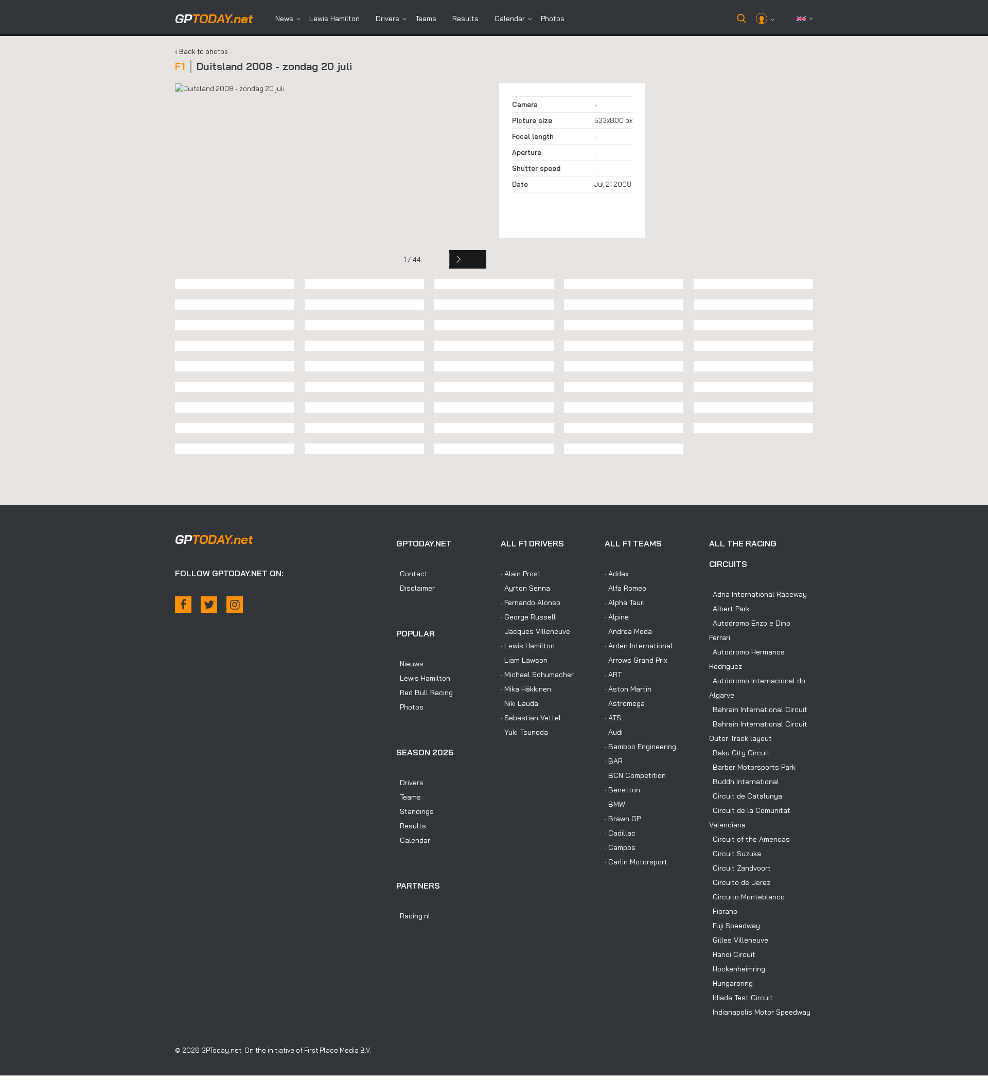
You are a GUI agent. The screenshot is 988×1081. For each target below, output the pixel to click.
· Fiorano (723, 911)
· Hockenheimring (737, 968)
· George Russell (528, 617)
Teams (425, 18)
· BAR (614, 761)
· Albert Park (729, 608)
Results (465, 18)
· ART (613, 674)
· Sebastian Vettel (531, 717)
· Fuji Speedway (734, 925)
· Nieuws (410, 663)
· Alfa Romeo (625, 588)
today (214, 18)
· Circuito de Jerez (739, 882)
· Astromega (625, 703)
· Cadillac (620, 833)
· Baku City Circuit (739, 752)
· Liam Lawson (524, 660)
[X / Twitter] (209, 604)
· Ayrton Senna (525, 588)
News (284, 18)
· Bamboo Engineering (640, 746)
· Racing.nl (413, 915)
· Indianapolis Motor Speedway (759, 1012)
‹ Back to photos (201, 51)
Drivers (387, 18)
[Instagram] (234, 604)
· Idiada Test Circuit (741, 997)
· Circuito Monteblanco (747, 896)
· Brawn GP (623, 818)
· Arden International (639, 645)
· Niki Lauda (519, 703)
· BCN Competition (635, 775)
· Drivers (410, 782)
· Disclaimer (415, 588)
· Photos (410, 707)
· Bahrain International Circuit (758, 709)
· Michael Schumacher (537, 674)
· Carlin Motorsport (636, 861)
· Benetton (622, 789)
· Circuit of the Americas (749, 839)
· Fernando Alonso (530, 602)
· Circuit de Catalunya (745, 796)
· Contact (412, 573)
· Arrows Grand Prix (636, 660)
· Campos (620, 847)
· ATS (613, 717)
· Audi (614, 732)
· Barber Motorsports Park (752, 767)
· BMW (615, 804)
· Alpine (617, 617)
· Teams (408, 797)
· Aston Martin (628, 689)
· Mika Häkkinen (526, 689)
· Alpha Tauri (625, 602)
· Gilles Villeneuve (738, 940)
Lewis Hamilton (334, 18)
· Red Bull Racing (424, 692)
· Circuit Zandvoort (740, 868)
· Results (411, 825)
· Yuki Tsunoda (524, 732)
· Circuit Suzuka (735, 853)
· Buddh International (744, 781)
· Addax (617, 573)
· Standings (415, 811)
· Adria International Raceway (758, 594)
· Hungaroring (731, 983)
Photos (552, 18)
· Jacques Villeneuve (535, 631)
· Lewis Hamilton (423, 678)
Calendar (510, 18)
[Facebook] (183, 604)
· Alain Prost (521, 573)
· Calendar (413, 840)
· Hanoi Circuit (732, 954)
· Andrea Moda (628, 631)
